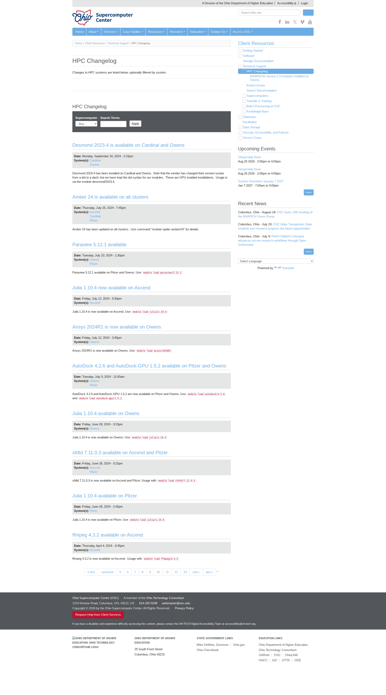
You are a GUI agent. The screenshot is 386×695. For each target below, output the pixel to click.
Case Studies (132, 31)
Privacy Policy (184, 608)
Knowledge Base (257, 111)
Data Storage (251, 127)
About (92, 31)
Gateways (249, 116)
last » (209, 572)
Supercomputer (86, 117)
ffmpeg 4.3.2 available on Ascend (107, 535)
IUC (274, 660)
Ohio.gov (239, 644)
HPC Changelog (257, 71)
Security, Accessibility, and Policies (266, 132)
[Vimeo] (302, 23)
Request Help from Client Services (98, 614)
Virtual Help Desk (249, 157)
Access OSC (241, 31)
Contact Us (218, 31)
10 (158, 572)
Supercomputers (257, 95)
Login (304, 3)
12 (176, 572)
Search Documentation (261, 90)
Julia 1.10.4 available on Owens (106, 413)
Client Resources (95, 43)
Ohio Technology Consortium (278, 650)
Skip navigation (11, 3)
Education (196, 31)
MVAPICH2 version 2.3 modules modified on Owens (279, 78)
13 (185, 572)
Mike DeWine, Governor (212, 644)
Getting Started (253, 50)
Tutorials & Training (258, 101)
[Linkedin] (287, 23)
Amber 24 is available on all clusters (110, 197)
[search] (269, 12)
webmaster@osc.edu (176, 603)
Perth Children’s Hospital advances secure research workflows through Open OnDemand (272, 240)
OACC (263, 660)
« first (91, 572)
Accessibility (285, 3)
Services (109, 31)
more (309, 192)
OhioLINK (291, 655)
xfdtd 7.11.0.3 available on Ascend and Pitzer (120, 452)
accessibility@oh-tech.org (240, 623)
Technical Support (118, 43)
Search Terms (110, 117)
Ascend (95, 212)
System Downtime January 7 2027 (260, 181)
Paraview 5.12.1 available (99, 244)
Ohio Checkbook (208, 650)
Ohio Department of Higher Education (283, 644)
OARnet (264, 655)
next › (196, 572)
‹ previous (107, 572)
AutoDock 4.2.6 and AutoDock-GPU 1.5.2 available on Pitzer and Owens (149, 365)
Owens (94, 164)
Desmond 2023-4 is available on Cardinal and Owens (128, 145)
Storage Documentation (258, 61)
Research (176, 31)
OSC (277, 655)
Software (249, 55)
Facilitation (250, 122)
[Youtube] (310, 23)
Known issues (255, 85)
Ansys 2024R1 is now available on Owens (116, 327)
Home (80, 31)
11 (167, 572)
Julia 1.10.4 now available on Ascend (111, 287)
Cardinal (95, 160)
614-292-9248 (148, 603)
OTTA (286, 660)
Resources (155, 31)
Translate (288, 268)
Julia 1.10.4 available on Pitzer (104, 495)
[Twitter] (295, 23)
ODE (297, 660)
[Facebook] (280, 23)
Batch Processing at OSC (263, 106)
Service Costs (252, 137)
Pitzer (94, 220)
